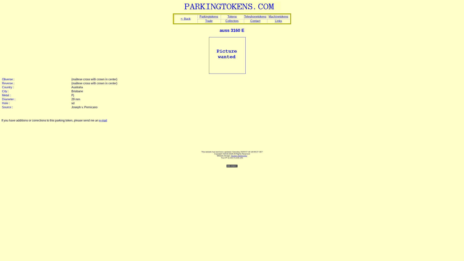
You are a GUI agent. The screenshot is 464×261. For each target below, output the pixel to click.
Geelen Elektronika (239, 156)
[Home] (232, 9)
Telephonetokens (255, 16)
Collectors (232, 20)
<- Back (185, 18)
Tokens (232, 16)
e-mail (103, 120)
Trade (209, 20)
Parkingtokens (209, 16)
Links (278, 20)
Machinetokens (278, 16)
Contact (255, 20)
